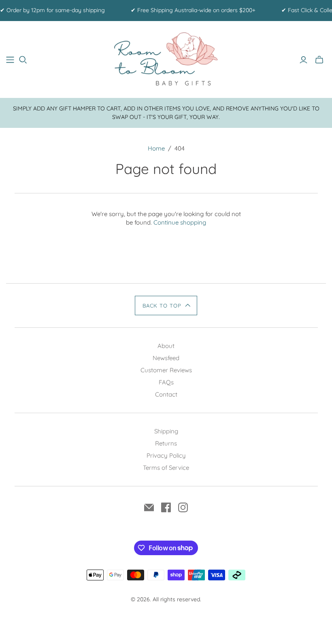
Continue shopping (179, 222)
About (166, 346)
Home (156, 148)
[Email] (149, 507)
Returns (166, 443)
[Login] (303, 59)
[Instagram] (183, 507)
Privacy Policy (166, 455)
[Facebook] (166, 507)
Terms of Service (166, 467)
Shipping (166, 431)
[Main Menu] (10, 60)
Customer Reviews (166, 370)
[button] (166, 305)
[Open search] (23, 60)
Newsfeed (166, 358)
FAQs (166, 382)
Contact (166, 394)
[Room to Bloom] (166, 59)
